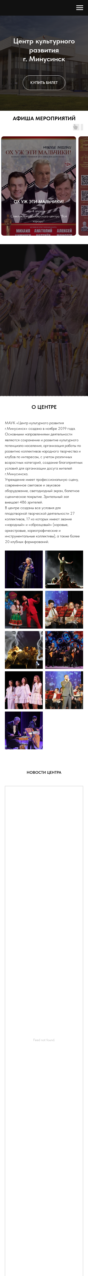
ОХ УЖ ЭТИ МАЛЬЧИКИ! (39, 744)
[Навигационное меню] (79, 7)
